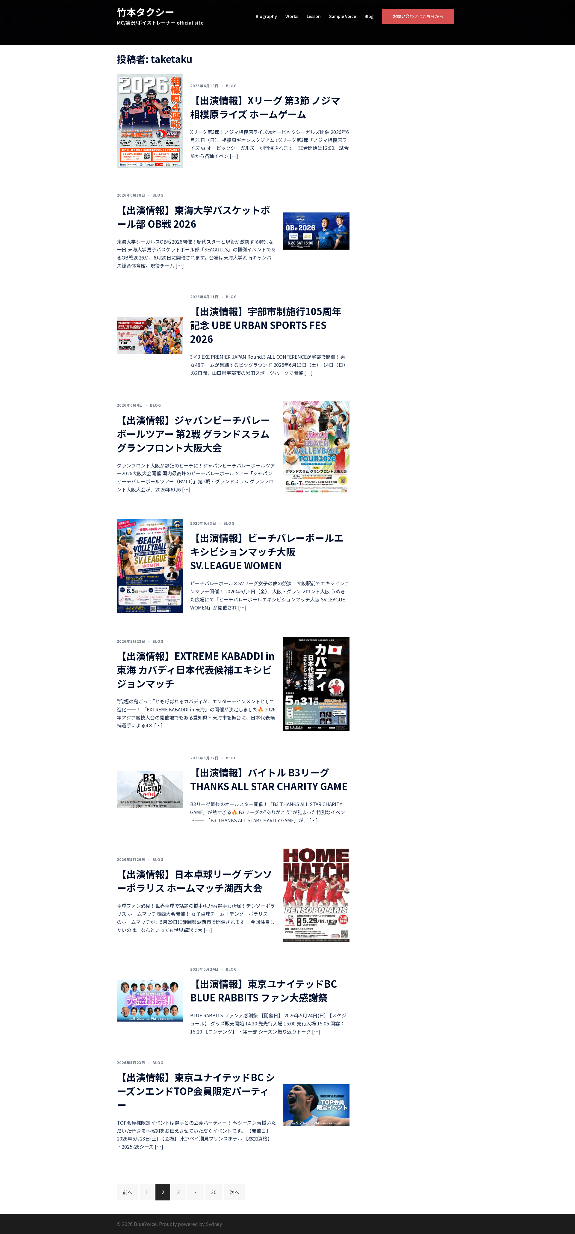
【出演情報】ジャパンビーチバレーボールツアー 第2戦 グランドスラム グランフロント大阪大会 (193, 433)
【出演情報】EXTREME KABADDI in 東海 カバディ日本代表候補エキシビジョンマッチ (196, 669)
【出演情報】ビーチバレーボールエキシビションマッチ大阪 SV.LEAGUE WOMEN (267, 551)
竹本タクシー (145, 12)
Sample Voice (342, 16)
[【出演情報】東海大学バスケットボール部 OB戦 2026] (316, 230)
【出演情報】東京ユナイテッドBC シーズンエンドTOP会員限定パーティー (196, 1090)
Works (291, 16)
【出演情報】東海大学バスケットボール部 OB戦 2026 (193, 216)
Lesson (314, 16)
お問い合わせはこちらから (418, 16)
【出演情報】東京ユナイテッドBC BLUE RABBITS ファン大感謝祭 (263, 990)
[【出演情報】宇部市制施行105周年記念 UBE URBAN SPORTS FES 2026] (150, 334)
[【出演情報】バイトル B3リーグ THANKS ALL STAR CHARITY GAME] (150, 788)
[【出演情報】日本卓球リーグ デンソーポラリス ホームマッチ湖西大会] (316, 894)
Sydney (214, 1223)
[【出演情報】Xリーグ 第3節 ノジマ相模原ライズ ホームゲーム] (150, 120)
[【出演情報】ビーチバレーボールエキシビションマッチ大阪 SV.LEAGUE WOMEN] (150, 565)
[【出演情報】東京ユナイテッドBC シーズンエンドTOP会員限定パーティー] (316, 1104)
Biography (266, 16)
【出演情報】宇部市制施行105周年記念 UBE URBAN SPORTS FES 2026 (265, 325)
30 (214, 1192)
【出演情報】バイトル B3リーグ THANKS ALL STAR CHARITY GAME (269, 779)
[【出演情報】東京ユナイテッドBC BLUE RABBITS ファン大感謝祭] (150, 1000)
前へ (127, 1192)
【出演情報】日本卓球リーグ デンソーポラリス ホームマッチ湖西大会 (194, 880)
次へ (234, 1192)
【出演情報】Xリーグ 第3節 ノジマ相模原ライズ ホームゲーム (265, 107)
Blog (369, 16)
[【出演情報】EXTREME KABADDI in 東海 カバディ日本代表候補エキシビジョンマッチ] (316, 683)
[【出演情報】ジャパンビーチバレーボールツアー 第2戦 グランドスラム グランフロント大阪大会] (316, 447)
